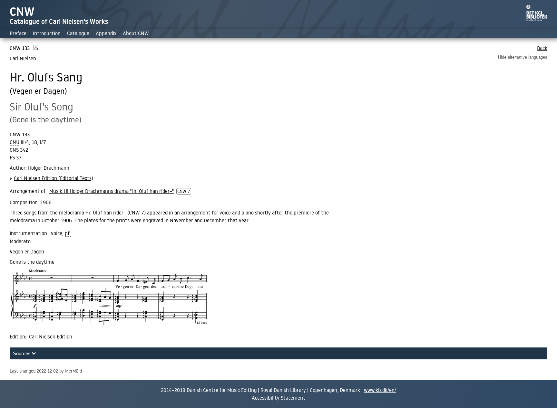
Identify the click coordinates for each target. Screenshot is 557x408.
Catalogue (78, 33)
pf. (68, 233)
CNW (22, 11)
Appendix (106, 33)
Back (542, 48)
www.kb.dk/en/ (380, 390)
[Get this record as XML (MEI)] (35, 48)
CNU (14, 142)
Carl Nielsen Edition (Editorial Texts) (53, 178)
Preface (18, 33)
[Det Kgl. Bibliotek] (536, 19)
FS (12, 157)
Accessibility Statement (278, 397)
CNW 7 (183, 191)
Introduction (47, 33)
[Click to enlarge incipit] (109, 297)
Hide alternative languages (522, 57)
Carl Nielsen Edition (50, 336)
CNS (14, 150)
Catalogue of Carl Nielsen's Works (59, 21)
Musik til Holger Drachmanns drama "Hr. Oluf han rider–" (111, 191)
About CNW (136, 33)
